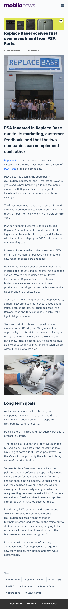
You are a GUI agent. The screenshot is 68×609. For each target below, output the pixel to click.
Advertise (32, 604)
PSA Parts (10, 168)
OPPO (10, 586)
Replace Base (12, 160)
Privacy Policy (50, 604)
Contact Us (16, 604)
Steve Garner (33, 592)
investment (13, 579)
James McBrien (34, 579)
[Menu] (62, 5)
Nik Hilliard (54, 579)
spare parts (13, 592)
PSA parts (26, 586)
